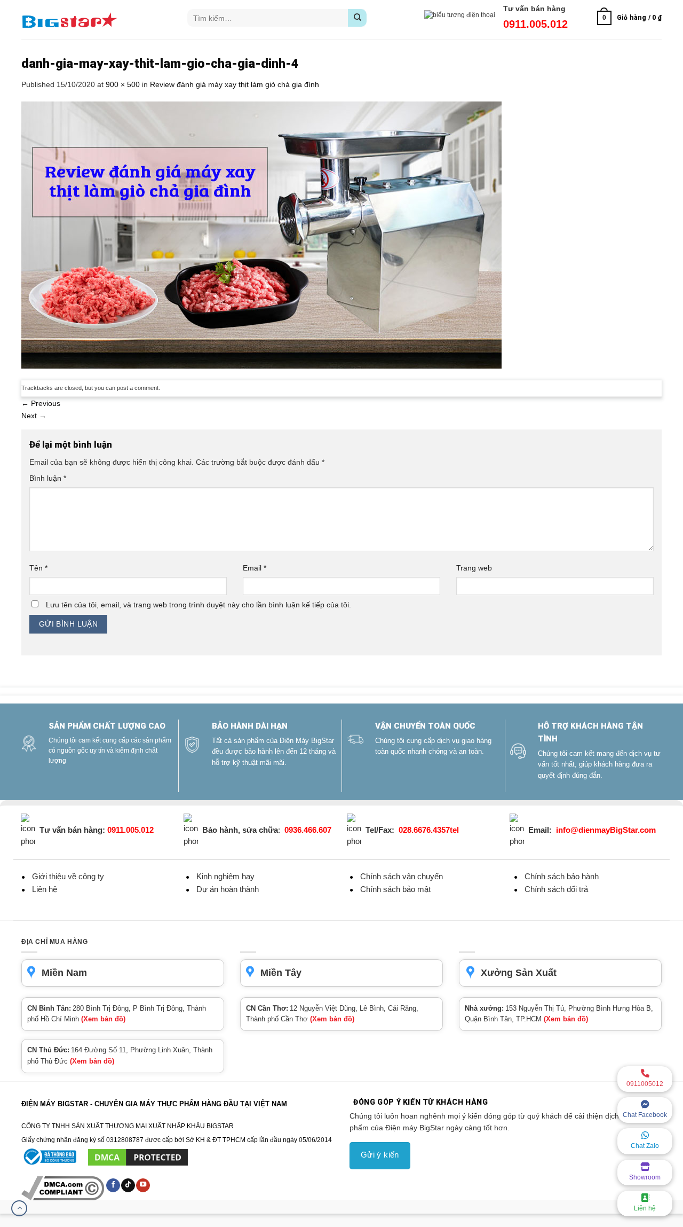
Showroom (645, 1177)
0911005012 (644, 1084)
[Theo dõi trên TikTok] (128, 1185)
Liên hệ (645, 1208)
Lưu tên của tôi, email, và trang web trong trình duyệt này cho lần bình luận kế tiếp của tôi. (198, 604)
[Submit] (357, 18)
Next (33, 415)
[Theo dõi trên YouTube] (143, 1185)
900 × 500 (123, 84)
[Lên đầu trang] (19, 1208)
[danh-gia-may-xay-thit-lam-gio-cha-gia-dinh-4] (261, 234)
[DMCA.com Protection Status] (138, 1157)
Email (254, 568)
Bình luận (47, 478)
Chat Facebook (645, 1115)
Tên (38, 568)
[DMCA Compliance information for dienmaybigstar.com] (63, 1188)
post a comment (137, 388)
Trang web (474, 568)
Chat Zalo (645, 1146)
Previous (40, 403)
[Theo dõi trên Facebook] (113, 1185)
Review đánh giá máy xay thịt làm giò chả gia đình (234, 84)
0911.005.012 (535, 24)
